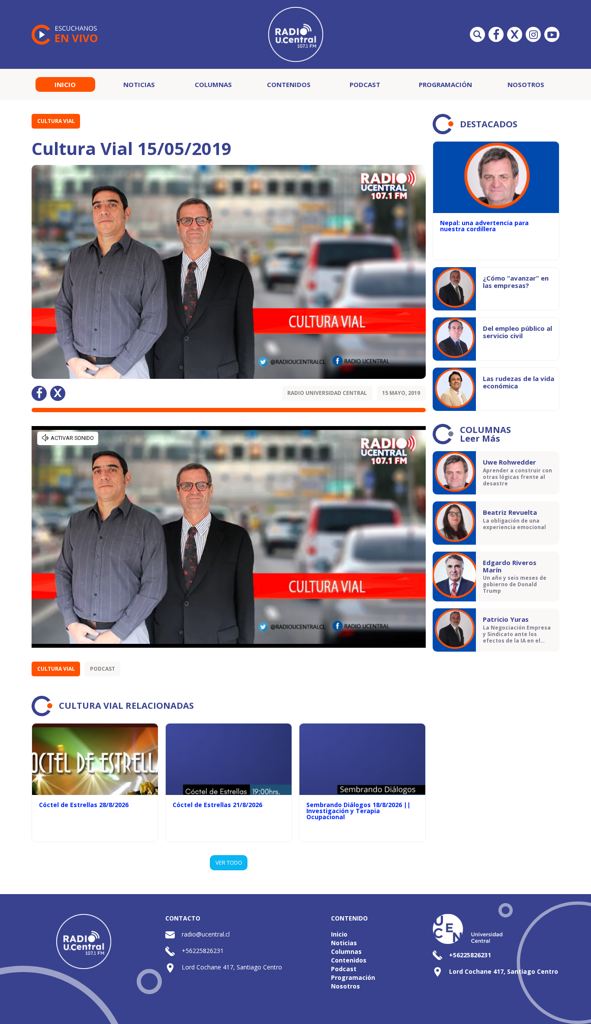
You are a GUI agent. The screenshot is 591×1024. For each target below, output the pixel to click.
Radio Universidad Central (327, 393)
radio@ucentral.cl (206, 934)
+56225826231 (203, 950)
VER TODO (228, 862)
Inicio (65, 84)
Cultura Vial (56, 121)
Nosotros (525, 84)
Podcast (365, 84)
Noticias (139, 84)
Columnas (213, 84)
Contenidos (289, 84)
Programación (445, 84)
